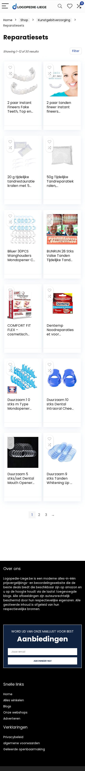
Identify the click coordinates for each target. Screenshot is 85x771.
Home (7, 20)
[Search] (60, 6)
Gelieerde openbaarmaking (24, 749)
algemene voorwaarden (21, 743)
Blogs (7, 706)
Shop (24, 20)
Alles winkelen (13, 700)
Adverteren (11, 718)
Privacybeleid (13, 737)
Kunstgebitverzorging (54, 20)
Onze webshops (15, 712)
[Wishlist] (69, 6)
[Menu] (5, 6)
